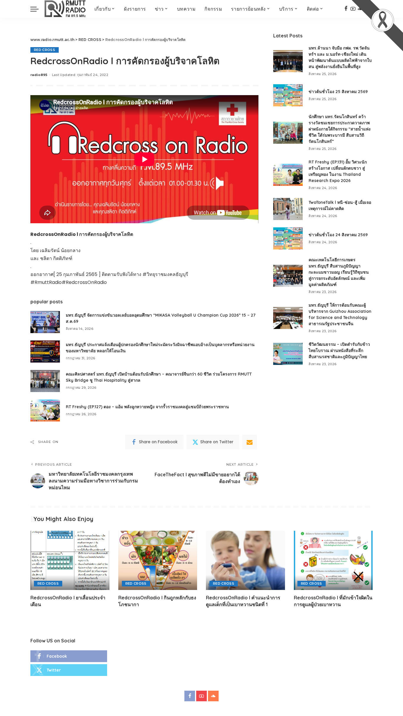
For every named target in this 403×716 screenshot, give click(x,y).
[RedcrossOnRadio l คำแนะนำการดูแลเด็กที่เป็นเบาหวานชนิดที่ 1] (245, 560)
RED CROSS (44, 50)
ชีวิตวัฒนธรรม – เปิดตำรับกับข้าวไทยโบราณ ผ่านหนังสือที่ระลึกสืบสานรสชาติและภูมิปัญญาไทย (339, 350)
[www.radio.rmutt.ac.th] (65, 9)
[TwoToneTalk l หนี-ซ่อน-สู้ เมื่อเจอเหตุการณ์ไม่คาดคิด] (288, 209)
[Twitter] (68, 670)
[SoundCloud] (213, 696)
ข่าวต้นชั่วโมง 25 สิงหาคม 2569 (338, 91)
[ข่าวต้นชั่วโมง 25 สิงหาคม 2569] (288, 95)
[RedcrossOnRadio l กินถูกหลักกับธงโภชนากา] (157, 560)
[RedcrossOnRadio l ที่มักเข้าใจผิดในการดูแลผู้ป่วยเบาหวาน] (333, 560)
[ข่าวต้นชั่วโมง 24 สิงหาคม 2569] (288, 238)
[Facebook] (345, 9)
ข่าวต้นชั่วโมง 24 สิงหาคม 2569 (338, 234)
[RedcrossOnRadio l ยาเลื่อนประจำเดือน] (69, 560)
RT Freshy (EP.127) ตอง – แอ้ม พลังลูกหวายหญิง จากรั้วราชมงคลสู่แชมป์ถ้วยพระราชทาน (147, 406)
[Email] (249, 442)
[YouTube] (201, 696)
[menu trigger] (37, 9)
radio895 (38, 75)
